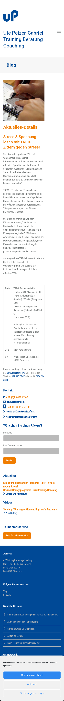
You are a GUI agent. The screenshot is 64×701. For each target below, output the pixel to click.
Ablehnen (32, 684)
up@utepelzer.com (15, 401)
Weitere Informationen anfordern (21, 416)
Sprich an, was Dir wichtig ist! (21, 628)
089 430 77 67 (18, 376)
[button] (59, 31)
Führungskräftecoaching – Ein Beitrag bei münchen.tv (32, 614)
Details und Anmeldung (16, 493)
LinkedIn (7, 595)
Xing (5, 591)
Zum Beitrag (11, 513)
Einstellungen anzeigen (32, 693)
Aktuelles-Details (15, 635)
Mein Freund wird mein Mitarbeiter (23, 642)
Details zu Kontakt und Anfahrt (20, 411)
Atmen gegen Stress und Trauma (22, 621)
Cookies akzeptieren (32, 675)
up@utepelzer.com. (16, 372)
